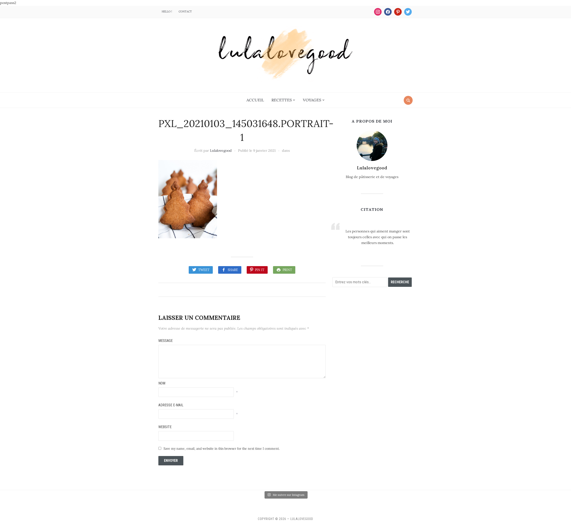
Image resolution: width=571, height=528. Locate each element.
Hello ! (167, 11)
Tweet (203, 270)
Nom (161, 383)
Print (287, 270)
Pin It (259, 270)
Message (165, 341)
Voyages (312, 100)
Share (233, 270)
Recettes (281, 100)
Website (165, 427)
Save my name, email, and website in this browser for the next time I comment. (221, 449)
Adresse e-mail (170, 405)
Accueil (255, 100)
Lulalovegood (221, 150)
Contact (185, 11)
